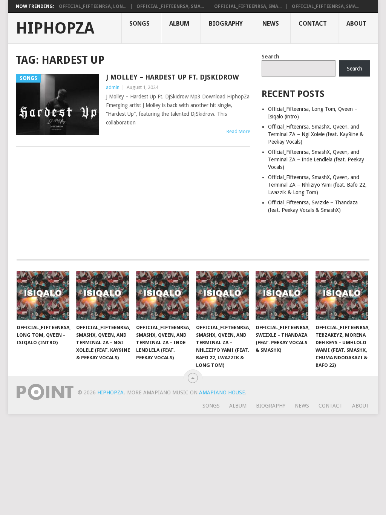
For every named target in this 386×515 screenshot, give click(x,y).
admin (112, 87)
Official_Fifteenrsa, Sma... (170, 6)
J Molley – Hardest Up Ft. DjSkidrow (172, 77)
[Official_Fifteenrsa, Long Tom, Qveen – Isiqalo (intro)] (43, 295)
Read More (238, 131)
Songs (139, 23)
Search (270, 57)
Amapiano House (222, 392)
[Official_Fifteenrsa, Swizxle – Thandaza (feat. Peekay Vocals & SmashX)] (282, 295)
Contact (313, 23)
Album (179, 23)
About (356, 23)
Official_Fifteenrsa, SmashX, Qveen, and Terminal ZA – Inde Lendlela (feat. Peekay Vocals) (316, 159)
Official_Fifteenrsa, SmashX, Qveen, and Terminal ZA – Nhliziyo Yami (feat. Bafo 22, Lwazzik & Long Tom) (317, 184)
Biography (226, 23)
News (270, 23)
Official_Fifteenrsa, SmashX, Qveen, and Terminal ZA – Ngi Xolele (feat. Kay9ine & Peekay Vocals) (315, 134)
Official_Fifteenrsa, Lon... (92, 6)
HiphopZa (55, 28)
